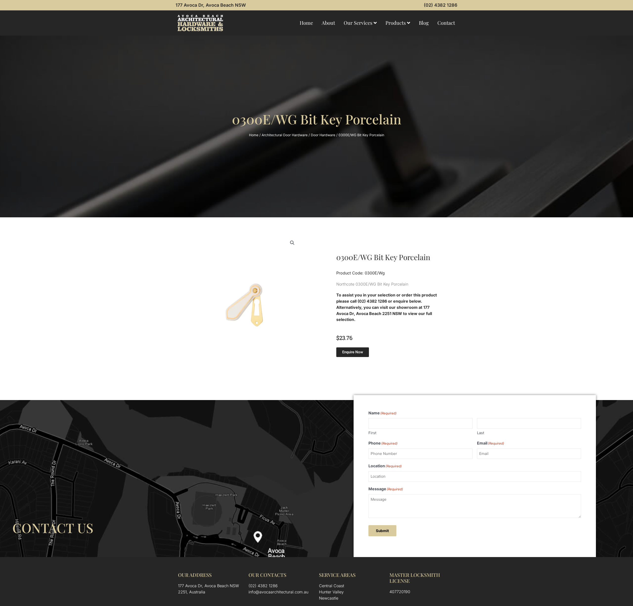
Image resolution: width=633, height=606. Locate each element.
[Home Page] (200, 23)
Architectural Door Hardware (285, 135)
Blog (424, 22)
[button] (292, 242)
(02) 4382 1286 (440, 5)
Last (480, 432)
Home (306, 22)
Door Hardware (323, 135)
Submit (382, 530)
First (372, 432)
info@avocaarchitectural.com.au (278, 591)
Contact (446, 22)
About (328, 22)
